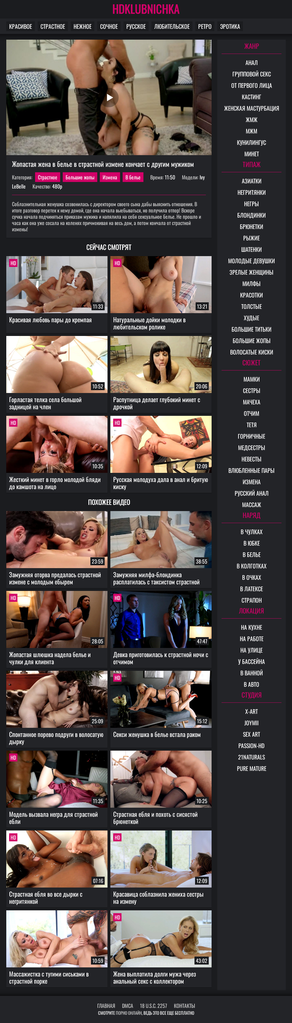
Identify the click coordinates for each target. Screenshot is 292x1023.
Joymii (251, 722)
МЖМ (251, 131)
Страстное (52, 26)
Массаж (251, 504)
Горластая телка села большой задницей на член (45, 403)
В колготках (252, 566)
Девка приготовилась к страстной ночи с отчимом (160, 658)
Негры (251, 203)
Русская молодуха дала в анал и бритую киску (160, 483)
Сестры (251, 390)
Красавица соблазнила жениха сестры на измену (158, 897)
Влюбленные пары (251, 470)
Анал (252, 62)
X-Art (251, 711)
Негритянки (252, 192)
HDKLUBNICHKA (146, 8)
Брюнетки (251, 226)
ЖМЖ (251, 119)
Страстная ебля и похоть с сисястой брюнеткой (155, 817)
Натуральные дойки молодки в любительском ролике (149, 323)
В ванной (251, 673)
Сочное (109, 26)
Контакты (184, 1005)
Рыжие (251, 238)
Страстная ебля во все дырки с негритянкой (45, 897)
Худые (251, 317)
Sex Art (251, 734)
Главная (106, 1005)
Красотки (251, 295)
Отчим (251, 413)
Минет (251, 153)
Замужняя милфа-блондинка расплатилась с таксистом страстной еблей (156, 578)
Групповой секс (251, 74)
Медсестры (251, 447)
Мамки (252, 379)
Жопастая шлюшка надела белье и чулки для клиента (50, 658)
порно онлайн (129, 1013)
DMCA (127, 1005)
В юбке (252, 543)
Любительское (172, 26)
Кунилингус (251, 142)
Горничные (251, 436)
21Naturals (251, 757)
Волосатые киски (251, 352)
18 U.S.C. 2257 (153, 1005)
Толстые (251, 306)
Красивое (20, 26)
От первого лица (251, 85)
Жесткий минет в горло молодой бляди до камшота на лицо (55, 483)
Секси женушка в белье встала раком (157, 734)
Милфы (251, 283)
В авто (251, 684)
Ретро (205, 26)
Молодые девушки (251, 260)
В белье (133, 177)
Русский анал (252, 493)
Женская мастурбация (251, 108)
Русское (136, 26)
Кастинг (251, 96)
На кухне (251, 627)
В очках (251, 577)
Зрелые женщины (251, 272)
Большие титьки (251, 329)
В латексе (251, 588)
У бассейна (251, 661)
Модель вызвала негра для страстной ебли (53, 817)
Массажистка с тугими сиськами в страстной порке (49, 977)
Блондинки (251, 215)
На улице (251, 650)
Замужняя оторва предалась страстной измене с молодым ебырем (55, 578)
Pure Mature (251, 768)
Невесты (251, 459)
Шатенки (251, 249)
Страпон (252, 600)
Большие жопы (80, 177)
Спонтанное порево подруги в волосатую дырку (56, 738)
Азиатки (251, 181)
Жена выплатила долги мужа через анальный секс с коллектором (154, 977)
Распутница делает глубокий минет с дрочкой (156, 403)
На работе (251, 638)
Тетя (252, 424)
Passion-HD (251, 745)
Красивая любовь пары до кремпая (50, 319)
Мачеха (251, 402)
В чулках (252, 531)
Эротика (230, 26)
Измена (110, 177)
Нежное (83, 26)
